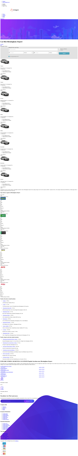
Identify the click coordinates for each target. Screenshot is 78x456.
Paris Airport (5, 437)
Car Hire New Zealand (6, 427)
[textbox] (33, 49)
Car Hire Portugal (5, 415)
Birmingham (5, 318)
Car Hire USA (5, 423)
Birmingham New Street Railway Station (10, 342)
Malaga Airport (5, 433)
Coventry (4, 329)
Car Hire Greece (5, 417)
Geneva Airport (5, 434)
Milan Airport (5, 435)
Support (4, 1)
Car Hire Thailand (6, 428)
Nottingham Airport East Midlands (9, 350)
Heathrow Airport (5, 436)
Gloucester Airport (6, 357)
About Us (4, 406)
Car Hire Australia (6, 424)
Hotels (4, 16)
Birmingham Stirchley (7, 322)
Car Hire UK (5, 418)
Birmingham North (6, 333)
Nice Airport (5, 439)
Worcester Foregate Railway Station (9, 346)
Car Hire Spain (5, 413)
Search (64, 53)
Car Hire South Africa (6, 425)
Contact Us (2, 18)
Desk (1, 202)
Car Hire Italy (5, 416)
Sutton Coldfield (6, 326)
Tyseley (4, 304)
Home (4, 14)
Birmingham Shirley (6, 315)
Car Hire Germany (6, 419)
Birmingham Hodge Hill (7, 308)
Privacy (4, 408)
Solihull (4, 300)
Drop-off (1, 208)
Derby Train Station (6, 353)
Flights (4, 409)
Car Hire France (5, 414)
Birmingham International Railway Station (10, 339)
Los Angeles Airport (6, 438)
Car (1, 200)
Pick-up (1, 206)
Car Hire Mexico (5, 426)
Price (1, 204)
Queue (1, 227)
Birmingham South (6, 311)
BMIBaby (17, 440)
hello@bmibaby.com (6, 2)
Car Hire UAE (5, 429)
